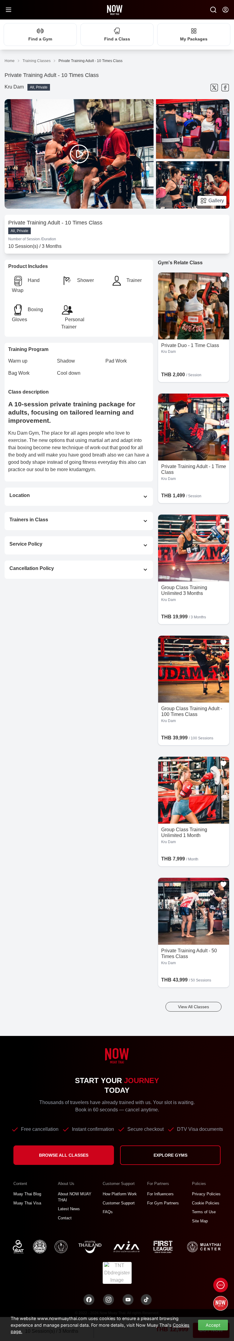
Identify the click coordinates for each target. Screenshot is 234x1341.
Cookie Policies (205, 1203)
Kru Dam (14, 86)
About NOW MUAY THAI (74, 1197)
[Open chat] (220, 1285)
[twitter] (214, 87)
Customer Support (119, 1203)
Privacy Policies (206, 1194)
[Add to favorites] (223, 279)
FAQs (108, 1212)
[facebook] (225, 87)
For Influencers (160, 1194)
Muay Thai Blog (27, 1194)
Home (10, 61)
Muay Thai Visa (27, 1203)
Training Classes (37, 61)
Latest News (69, 1209)
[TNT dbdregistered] (117, 1272)
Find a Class (117, 38)
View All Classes (193, 1006)
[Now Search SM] (213, 10)
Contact (65, 1218)
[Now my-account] (225, 9)
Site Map (200, 1221)
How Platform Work (120, 1194)
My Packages (193, 38)
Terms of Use (204, 1212)
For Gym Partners (163, 1203)
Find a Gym (40, 38)
